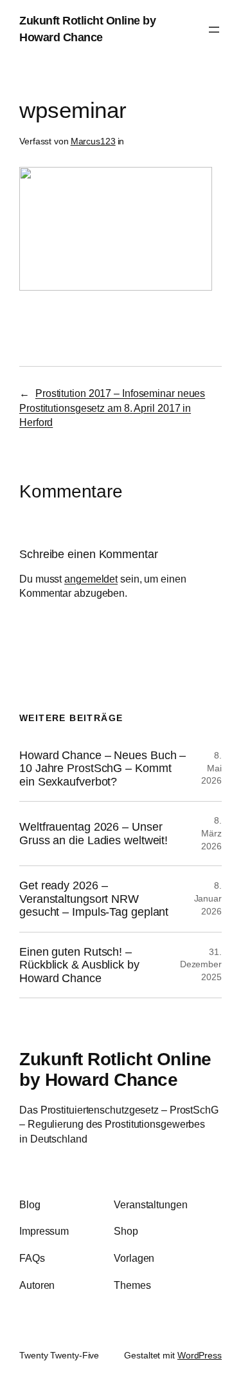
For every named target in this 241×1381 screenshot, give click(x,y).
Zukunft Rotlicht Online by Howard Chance (115, 1069)
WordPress (199, 1355)
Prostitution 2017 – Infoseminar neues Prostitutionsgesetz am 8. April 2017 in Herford (112, 407)
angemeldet (91, 578)
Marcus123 (93, 141)
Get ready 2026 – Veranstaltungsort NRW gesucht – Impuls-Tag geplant (93, 898)
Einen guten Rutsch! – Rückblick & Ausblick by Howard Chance (79, 965)
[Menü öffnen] (214, 29)
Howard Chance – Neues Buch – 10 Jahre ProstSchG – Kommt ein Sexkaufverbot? (102, 768)
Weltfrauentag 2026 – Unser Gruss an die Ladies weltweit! (93, 833)
